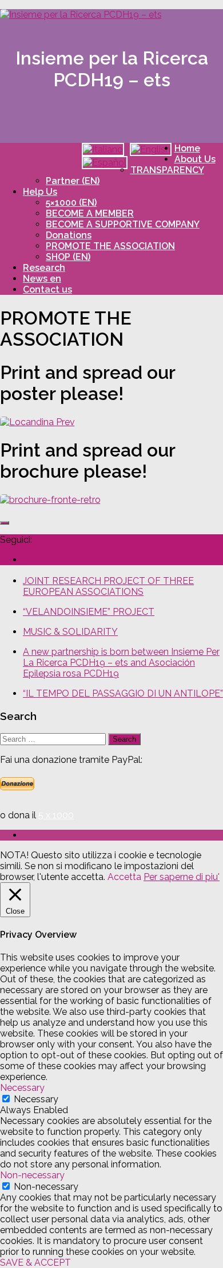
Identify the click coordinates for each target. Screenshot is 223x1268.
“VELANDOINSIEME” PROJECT (88, 611)
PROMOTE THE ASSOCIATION (110, 246)
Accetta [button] (124, 876)
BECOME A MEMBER (90, 213)
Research (44, 267)
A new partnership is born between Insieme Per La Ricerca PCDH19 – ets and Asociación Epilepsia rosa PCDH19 (121, 662)
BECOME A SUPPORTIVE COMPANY (123, 224)
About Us (195, 159)
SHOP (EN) (68, 256)
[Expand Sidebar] (4, 523)
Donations (68, 235)
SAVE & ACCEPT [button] (35, 1262)
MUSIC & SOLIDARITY (70, 631)
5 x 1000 (56, 815)
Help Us (40, 191)
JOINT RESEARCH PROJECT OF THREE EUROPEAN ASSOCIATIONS (108, 586)
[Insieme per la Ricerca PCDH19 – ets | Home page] (81, 14)
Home (187, 148)
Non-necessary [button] (32, 1175)
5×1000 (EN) (71, 202)
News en (42, 278)
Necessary (36, 1099)
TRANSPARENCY (167, 170)
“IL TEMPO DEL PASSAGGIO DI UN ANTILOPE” (123, 693)
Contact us (47, 289)
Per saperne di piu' (182, 876)
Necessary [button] (22, 1087)
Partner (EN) (72, 180)
